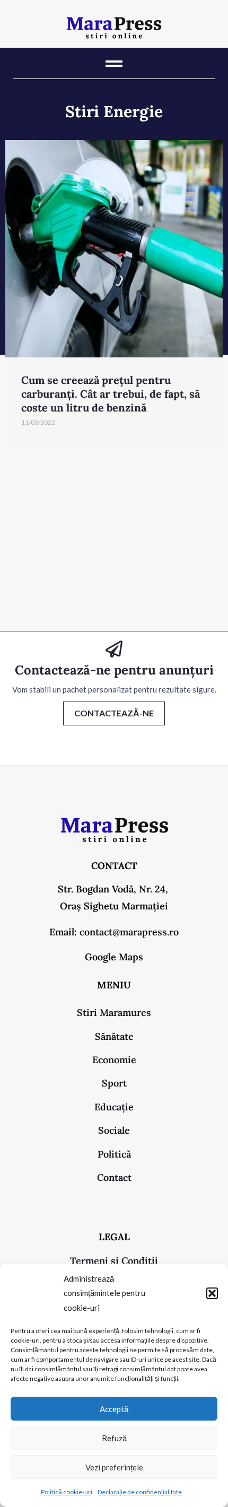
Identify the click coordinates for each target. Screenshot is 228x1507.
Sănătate (114, 1036)
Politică (114, 1154)
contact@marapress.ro (129, 932)
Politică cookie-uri (66, 1492)
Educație (114, 1107)
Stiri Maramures (114, 1012)
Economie (114, 1060)
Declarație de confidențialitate (140, 1492)
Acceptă (114, 1409)
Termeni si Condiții (114, 1261)
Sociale (114, 1130)
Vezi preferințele (114, 1467)
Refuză (114, 1438)
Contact (114, 1177)
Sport (114, 1083)
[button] (212, 1293)
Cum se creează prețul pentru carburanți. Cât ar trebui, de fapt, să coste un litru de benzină (110, 393)
